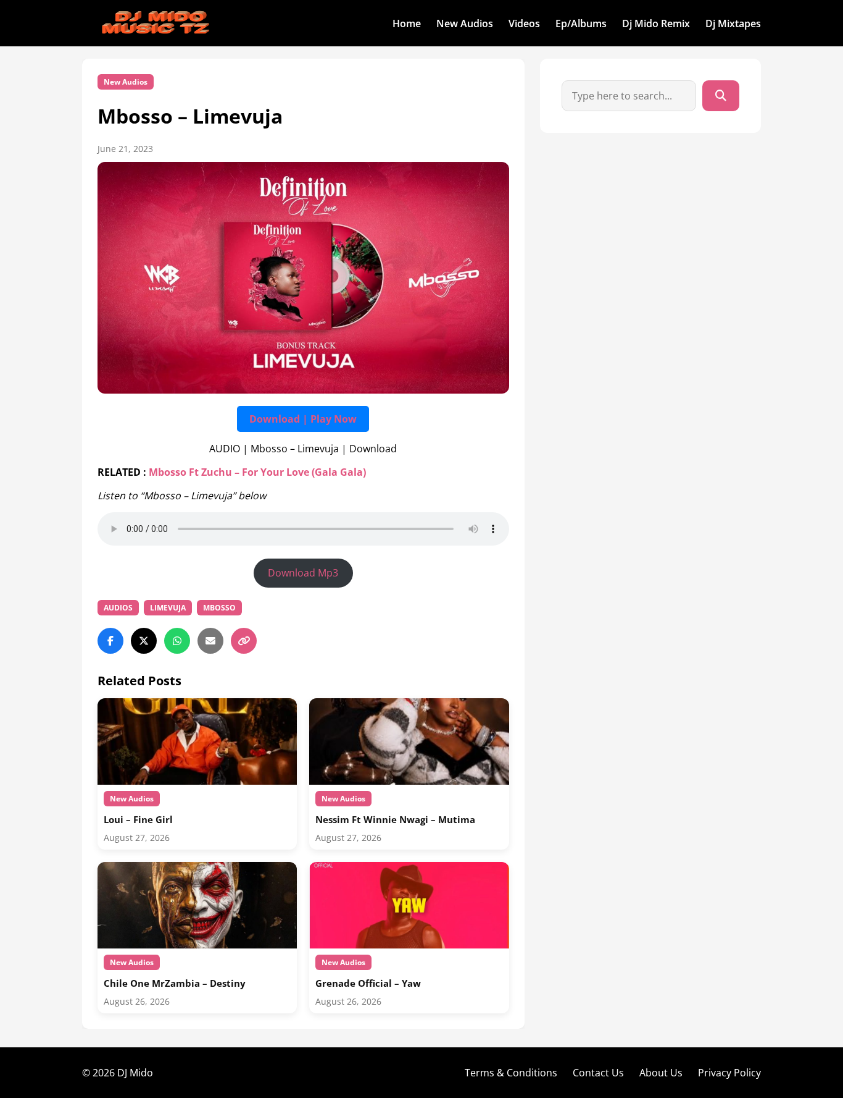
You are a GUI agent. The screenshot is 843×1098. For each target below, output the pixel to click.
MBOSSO (219, 607)
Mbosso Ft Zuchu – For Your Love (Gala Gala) (257, 472)
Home (406, 23)
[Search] (720, 95)
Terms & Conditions (511, 1072)
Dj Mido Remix (656, 23)
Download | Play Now (303, 419)
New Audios (464, 23)
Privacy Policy (729, 1072)
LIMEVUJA (168, 607)
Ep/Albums (581, 23)
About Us (661, 1072)
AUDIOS (118, 607)
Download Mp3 (303, 573)
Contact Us (598, 1072)
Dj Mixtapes (733, 23)
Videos (524, 23)
